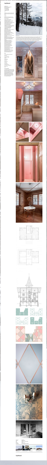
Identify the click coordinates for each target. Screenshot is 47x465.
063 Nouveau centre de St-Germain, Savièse (9, 37)
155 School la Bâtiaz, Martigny (7, 19)
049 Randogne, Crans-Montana (7, 40)
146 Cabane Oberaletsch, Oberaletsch (8, 21)
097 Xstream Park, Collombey (7, 30)
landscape (7, 18)
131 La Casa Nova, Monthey (7, 24)
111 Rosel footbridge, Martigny (7, 27)
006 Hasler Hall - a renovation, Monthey (8, 50)
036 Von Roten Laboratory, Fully (7, 43)
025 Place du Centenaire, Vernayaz (8, 45)
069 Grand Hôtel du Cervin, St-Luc (8, 34)
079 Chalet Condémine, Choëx (7, 31)
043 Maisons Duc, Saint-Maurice (8, 41)
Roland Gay (5, 55)
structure (7, 17)
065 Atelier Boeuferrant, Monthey (8, 36)
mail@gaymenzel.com (6, 10)
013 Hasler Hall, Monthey (7, 49)
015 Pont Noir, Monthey (7, 48)
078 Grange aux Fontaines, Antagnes (8, 32)
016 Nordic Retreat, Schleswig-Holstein (8, 47)
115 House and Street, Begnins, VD (8, 26)
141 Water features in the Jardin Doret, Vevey (9, 22)
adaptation (9, 17)
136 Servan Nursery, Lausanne (7, 23)
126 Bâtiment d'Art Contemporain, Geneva (9, 25)
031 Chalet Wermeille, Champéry (8, 44)
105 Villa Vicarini (6, 28)
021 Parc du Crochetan (7, 46)
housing (12, 17)
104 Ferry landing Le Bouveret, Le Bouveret (9, 29)
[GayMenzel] (8, 3)
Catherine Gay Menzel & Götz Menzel (8, 54)
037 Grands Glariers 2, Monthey (7, 42)
